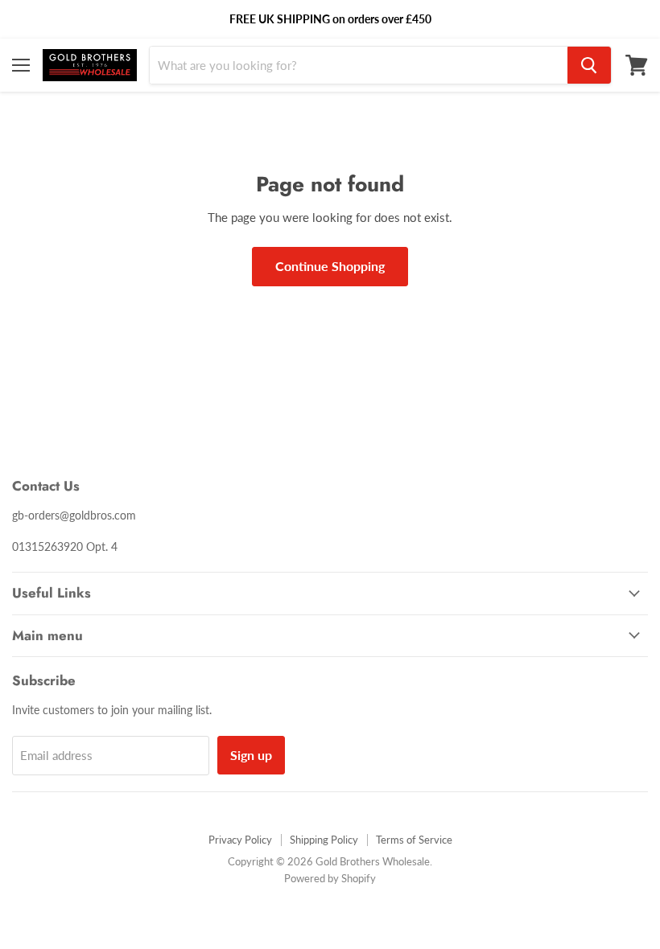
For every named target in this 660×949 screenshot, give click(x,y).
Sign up (251, 754)
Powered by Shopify (330, 878)
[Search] (589, 65)
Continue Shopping (330, 265)
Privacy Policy (240, 839)
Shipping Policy (324, 839)
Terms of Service (414, 839)
